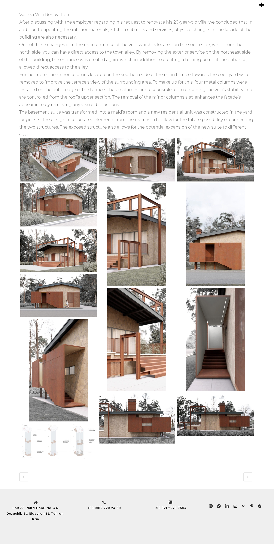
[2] (137, 159)
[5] (137, 234)
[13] (215, 414)
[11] (58, 370)
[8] (58, 295)
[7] (58, 250)
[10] (215, 339)
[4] (58, 204)
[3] (215, 159)
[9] (137, 339)
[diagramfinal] (58, 442)
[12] (137, 418)
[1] (58, 159)
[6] (215, 234)
